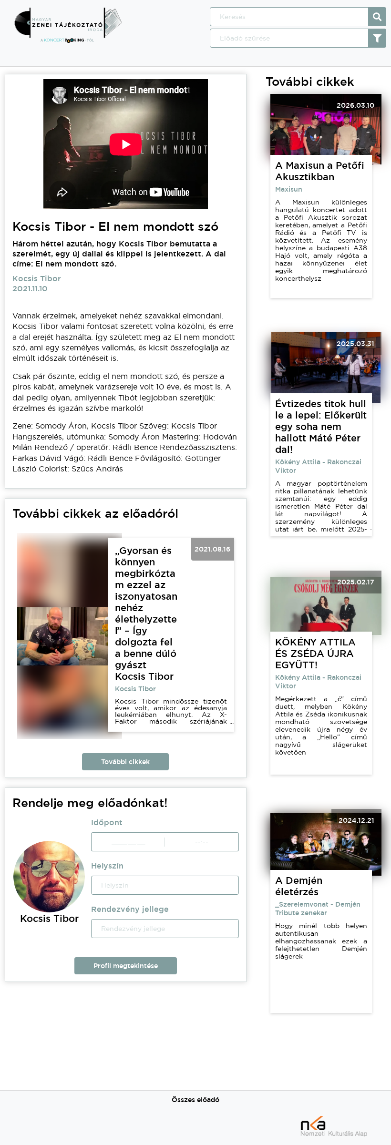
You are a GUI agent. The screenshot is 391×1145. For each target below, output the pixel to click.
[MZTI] (68, 40)
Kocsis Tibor (135, 689)
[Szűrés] (377, 38)
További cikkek (125, 761)
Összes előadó (195, 1099)
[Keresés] (377, 16)
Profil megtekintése (125, 965)
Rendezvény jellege (130, 909)
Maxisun (288, 189)
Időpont (107, 823)
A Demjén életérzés (298, 886)
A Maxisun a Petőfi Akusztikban (319, 171)
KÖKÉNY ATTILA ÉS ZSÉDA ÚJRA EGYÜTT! (315, 653)
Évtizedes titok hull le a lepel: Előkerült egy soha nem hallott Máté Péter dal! (321, 426)
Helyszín (107, 866)
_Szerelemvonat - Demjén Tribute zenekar (317, 908)
